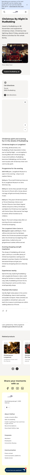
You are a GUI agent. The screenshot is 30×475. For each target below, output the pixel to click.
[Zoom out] (25, 130)
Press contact (9, 453)
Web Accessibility (10, 419)
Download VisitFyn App (12, 428)
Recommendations (10, 426)
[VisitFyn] (10, 396)
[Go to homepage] (15, 12)
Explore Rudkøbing (10, 71)
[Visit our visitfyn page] (12, 388)
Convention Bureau (10, 443)
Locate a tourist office (11, 417)
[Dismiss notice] (27, 4)
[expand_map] (25, 102)
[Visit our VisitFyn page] (7, 388)
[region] (15, 115)
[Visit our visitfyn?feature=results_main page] (17, 388)
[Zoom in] (25, 125)
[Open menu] (25, 12)
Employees (8, 440)
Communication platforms (13, 455)
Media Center (9, 458)
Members (7, 438)
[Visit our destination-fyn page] (22, 388)
